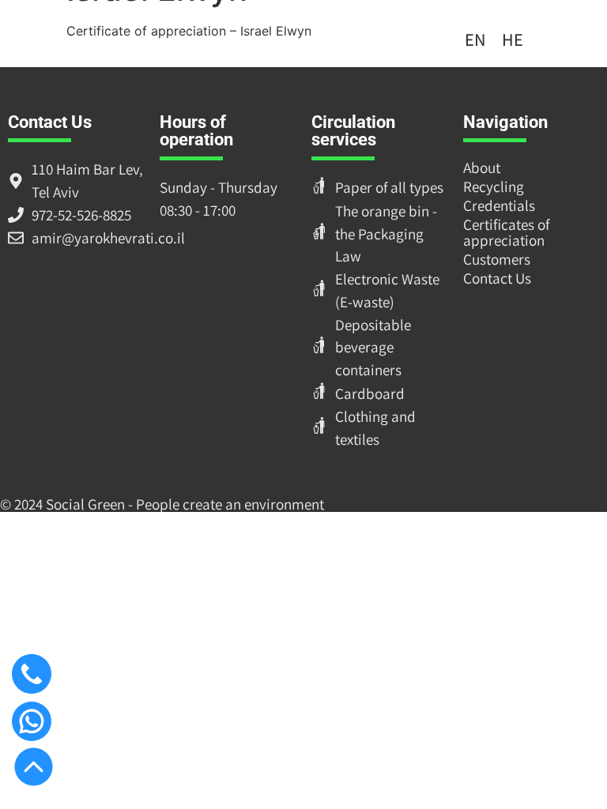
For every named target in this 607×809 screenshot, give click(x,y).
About (481, 167)
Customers (496, 259)
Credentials (499, 205)
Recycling (493, 186)
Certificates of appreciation (506, 232)
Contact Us (497, 278)
